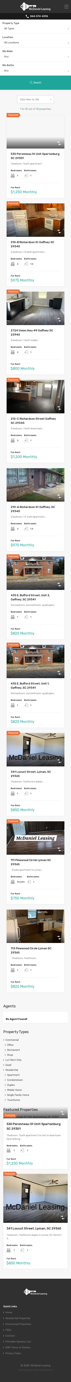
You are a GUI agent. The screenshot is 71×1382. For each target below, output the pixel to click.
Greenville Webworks (43, 1370)
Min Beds (7, 51)
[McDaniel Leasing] (35, 9)
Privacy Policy (13, 1353)
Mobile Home (14, 1089)
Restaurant (13, 1049)
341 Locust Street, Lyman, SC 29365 (34, 1228)
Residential (11, 1069)
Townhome (13, 1099)
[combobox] (35, 29)
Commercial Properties (18, 1324)
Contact (10, 1336)
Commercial (12, 1039)
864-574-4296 (39, 16)
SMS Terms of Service (17, 1347)
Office (10, 1044)
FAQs (8, 1330)
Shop (10, 1054)
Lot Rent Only (13, 1059)
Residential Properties (18, 1318)
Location (7, 37)
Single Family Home (18, 1094)
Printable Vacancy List (18, 1341)
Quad (8, 1064)
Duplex (11, 1084)
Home (8, 1312)
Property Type (10, 23)
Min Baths (8, 65)
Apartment (13, 1074)
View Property (35, 141)
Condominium (15, 1079)
